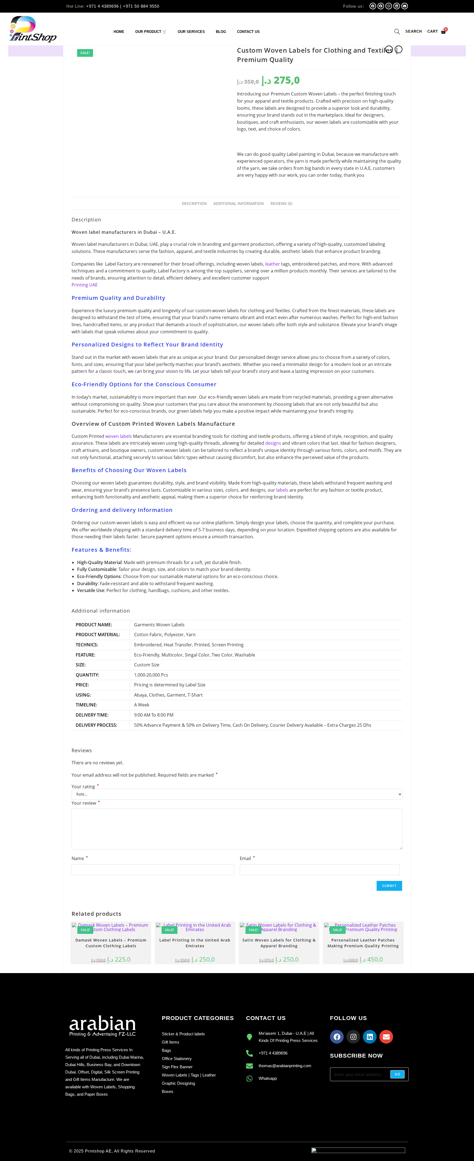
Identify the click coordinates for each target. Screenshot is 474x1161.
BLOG (221, 32)
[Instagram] (388, 6)
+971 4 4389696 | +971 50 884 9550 (122, 6)
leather (272, 264)
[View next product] (398, 49)
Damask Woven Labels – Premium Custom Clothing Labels (110, 942)
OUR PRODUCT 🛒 (151, 32)
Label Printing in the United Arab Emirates (194, 942)
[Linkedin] (396, 6)
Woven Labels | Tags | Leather (189, 1075)
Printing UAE (85, 285)
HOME (119, 32)
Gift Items (170, 1042)
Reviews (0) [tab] (281, 203)
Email (247, 858)
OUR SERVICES (191, 32)
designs (273, 443)
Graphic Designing (178, 1083)
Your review (86, 803)
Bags (166, 1050)
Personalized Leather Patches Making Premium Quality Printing (363, 942)
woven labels (118, 436)
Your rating (85, 786)
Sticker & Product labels (183, 1034)
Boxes (167, 1091)
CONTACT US (248, 32)
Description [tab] (194, 203)
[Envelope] (404, 6)
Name (80, 858)
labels (281, 490)
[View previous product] (389, 49)
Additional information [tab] (238, 203)
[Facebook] (372, 6)
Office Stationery (177, 1058)
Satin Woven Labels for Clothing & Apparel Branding (279, 942)
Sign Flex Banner (177, 1066)
